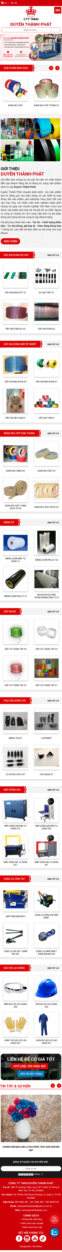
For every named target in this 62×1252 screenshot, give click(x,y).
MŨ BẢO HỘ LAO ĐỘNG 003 (46, 1005)
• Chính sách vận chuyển (31, 1223)
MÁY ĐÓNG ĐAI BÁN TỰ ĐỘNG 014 (15, 827)
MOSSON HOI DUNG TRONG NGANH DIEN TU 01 (46, 596)
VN (12, 3)
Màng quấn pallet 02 (46, 560)
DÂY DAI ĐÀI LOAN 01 (15, 418)
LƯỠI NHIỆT (46, 738)
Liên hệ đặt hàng (31, 1073)
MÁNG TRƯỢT (15, 738)
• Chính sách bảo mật (31, 1227)
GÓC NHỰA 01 (46, 774)
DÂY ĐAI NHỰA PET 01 (15, 292)
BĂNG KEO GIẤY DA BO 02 (46, 507)
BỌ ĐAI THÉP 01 (46, 292)
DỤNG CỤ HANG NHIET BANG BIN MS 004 (46, 952)
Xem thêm (10, 241)
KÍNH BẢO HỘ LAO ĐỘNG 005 (15, 1005)
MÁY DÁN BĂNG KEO (15, 916)
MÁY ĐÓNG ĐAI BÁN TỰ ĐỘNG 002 (46, 827)
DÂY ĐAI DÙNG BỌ (46, 329)
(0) (6, 3)
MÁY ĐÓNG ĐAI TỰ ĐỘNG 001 (46, 863)
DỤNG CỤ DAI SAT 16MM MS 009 (15, 952)
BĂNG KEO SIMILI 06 (15, 471)
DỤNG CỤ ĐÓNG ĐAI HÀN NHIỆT (46, 916)
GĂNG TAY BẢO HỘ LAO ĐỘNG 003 (15, 1041)
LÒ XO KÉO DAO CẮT (15, 774)
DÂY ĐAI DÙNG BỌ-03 (15, 329)
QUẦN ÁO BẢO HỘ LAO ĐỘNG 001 (46, 1041)
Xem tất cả (53, 255)
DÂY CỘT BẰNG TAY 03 (46, 649)
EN (15, 3)
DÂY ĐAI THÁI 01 (46, 418)
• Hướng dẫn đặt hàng (31, 1219)
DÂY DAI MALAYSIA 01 (46, 381)
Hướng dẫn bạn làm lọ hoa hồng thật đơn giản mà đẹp (31, 1148)
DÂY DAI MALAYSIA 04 (15, 381)
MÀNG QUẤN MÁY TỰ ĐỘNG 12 (15, 559)
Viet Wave (37, 1246)
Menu (57, 10)
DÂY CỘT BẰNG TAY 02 (15, 685)
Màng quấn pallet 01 (15, 596)
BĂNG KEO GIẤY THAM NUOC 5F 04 (15, 507)
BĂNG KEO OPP (15, 105)
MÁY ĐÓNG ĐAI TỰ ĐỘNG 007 (15, 863)
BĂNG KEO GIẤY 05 (46, 471)
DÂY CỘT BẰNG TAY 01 (46, 685)
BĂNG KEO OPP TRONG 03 (46, 105)
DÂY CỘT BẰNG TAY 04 (15, 649)
